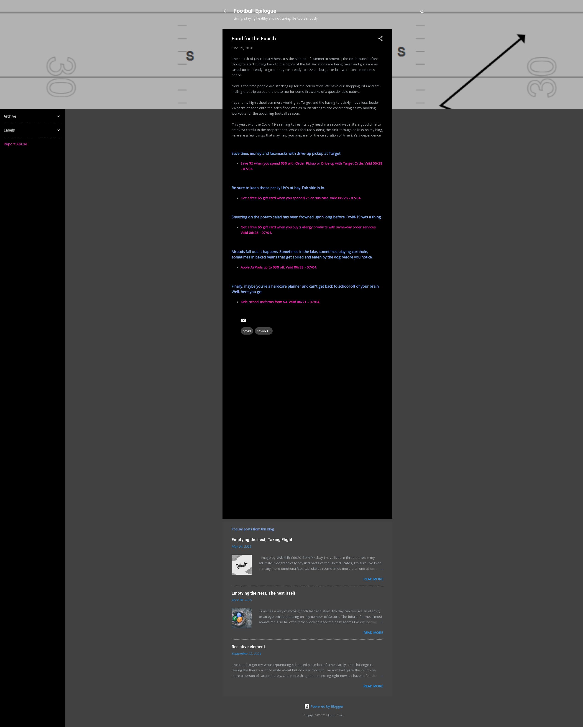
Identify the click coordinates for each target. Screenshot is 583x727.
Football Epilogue (254, 11)
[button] (380, 39)
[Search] (422, 12)
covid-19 (264, 331)
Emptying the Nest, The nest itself (263, 593)
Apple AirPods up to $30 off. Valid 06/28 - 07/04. (279, 267)
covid (247, 331)
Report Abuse (15, 144)
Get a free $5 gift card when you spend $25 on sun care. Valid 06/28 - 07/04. (301, 198)
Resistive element (248, 646)
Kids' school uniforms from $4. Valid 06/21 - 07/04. (280, 301)
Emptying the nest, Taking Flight (262, 539)
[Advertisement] (410, 97)
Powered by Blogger (326, 706)
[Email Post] (243, 322)
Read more (373, 579)
